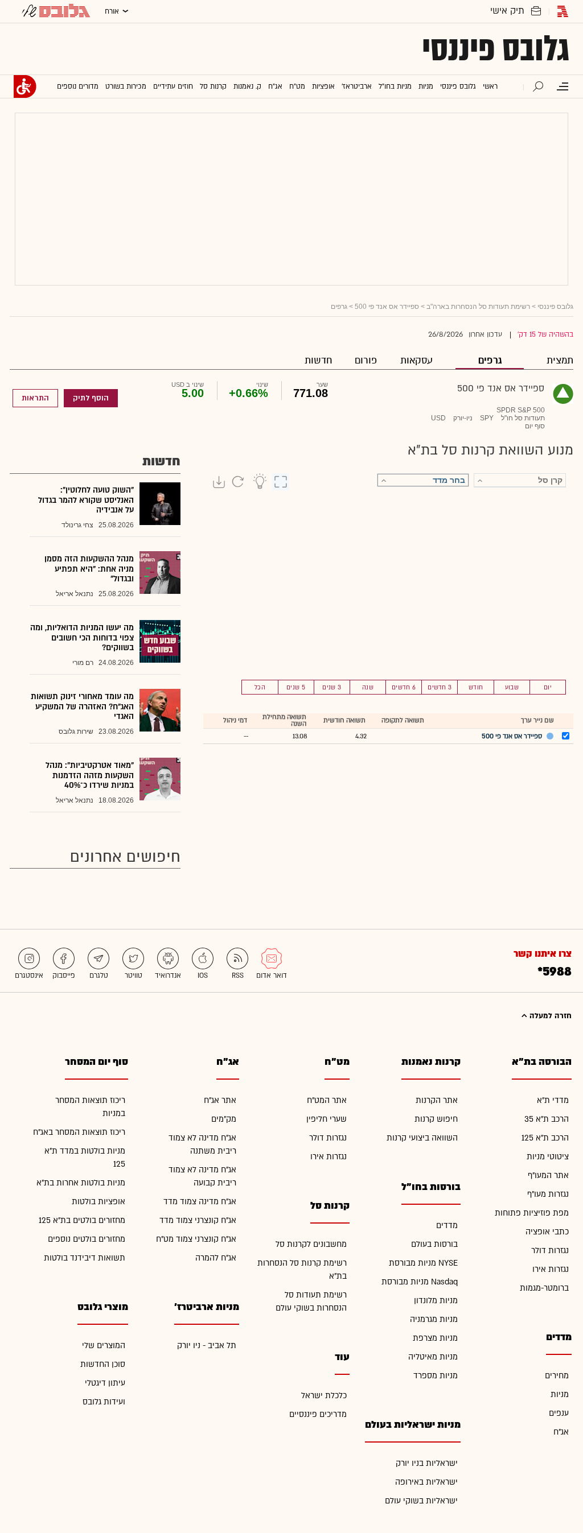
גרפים (490, 360)
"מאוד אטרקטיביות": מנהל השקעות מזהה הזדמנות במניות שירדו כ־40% (90, 775)
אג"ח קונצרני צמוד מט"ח (196, 1239)
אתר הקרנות (437, 1100)
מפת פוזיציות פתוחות (532, 1213)
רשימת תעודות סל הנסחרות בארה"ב (478, 307)
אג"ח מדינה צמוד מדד (199, 1201)
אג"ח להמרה (215, 1258)
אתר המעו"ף (548, 1175)
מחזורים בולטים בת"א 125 (82, 1220)
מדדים (447, 1225)
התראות (35, 398)
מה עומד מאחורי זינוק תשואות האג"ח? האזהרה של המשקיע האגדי (82, 706)
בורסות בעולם (434, 1244)
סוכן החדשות (102, 1364)
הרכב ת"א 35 (546, 1119)
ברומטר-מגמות (544, 1288)
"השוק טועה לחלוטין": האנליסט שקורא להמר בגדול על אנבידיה (86, 500)
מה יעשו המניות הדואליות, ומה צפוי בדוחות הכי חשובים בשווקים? (82, 637)
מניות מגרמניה (434, 1319)
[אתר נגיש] (25, 86)
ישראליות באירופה (426, 1482)
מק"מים (223, 1119)
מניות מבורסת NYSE (423, 1263)
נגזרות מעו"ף (548, 1194)
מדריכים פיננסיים (318, 1414)
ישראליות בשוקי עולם (421, 1500)
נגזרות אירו (550, 1269)
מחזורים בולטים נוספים (86, 1239)
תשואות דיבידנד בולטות (84, 1258)
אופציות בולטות (98, 1201)
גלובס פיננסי (495, 48)
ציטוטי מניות (548, 1156)
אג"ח (561, 1432)
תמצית (560, 360)
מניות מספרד (435, 1375)
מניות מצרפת (435, 1338)
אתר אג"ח (220, 1100)
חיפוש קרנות (436, 1119)
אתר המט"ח (327, 1100)
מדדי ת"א (553, 1100)
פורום (366, 360)
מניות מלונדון (436, 1300)
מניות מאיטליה (433, 1357)
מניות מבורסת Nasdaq (419, 1281)
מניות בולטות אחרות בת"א (80, 1182)
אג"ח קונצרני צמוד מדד (197, 1220)
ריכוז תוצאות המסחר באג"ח (79, 1132)
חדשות (318, 360)
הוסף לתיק (91, 398)
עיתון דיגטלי (105, 1383)
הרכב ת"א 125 (545, 1138)
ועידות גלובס (104, 1401)
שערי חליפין (326, 1119)
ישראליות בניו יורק (427, 1463)
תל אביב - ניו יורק (206, 1345)
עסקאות (416, 360)
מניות (560, 1394)
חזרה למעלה (549, 1016)
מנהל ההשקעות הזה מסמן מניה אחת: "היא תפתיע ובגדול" (89, 568)
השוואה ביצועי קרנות (422, 1138)
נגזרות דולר (550, 1250)
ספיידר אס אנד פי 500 (387, 307)
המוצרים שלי (103, 1345)
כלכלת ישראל (324, 1395)
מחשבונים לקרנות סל (311, 1244)
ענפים (559, 1413)
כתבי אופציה (547, 1231)
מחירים (557, 1375)
